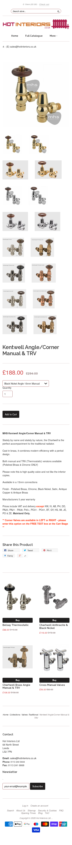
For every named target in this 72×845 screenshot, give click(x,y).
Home (14, 35)
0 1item (30, 4)
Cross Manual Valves (52, 684)
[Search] (58, 11)
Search (10, 810)
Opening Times (28, 813)
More (53, 35)
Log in (25, 805)
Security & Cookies (47, 810)
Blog (40, 813)
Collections (15, 714)
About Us (20, 810)
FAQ (61, 810)
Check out (44, 4)
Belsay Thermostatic (16, 625)
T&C (47, 813)
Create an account (39, 805)
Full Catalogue (34, 35)
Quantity (7, 388)
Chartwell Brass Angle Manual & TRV (16, 686)
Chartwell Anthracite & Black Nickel (53, 626)
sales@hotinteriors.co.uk (23, 758)
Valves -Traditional (30, 714)
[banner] (36, 24)
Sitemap (32, 810)
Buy (18, 620)
